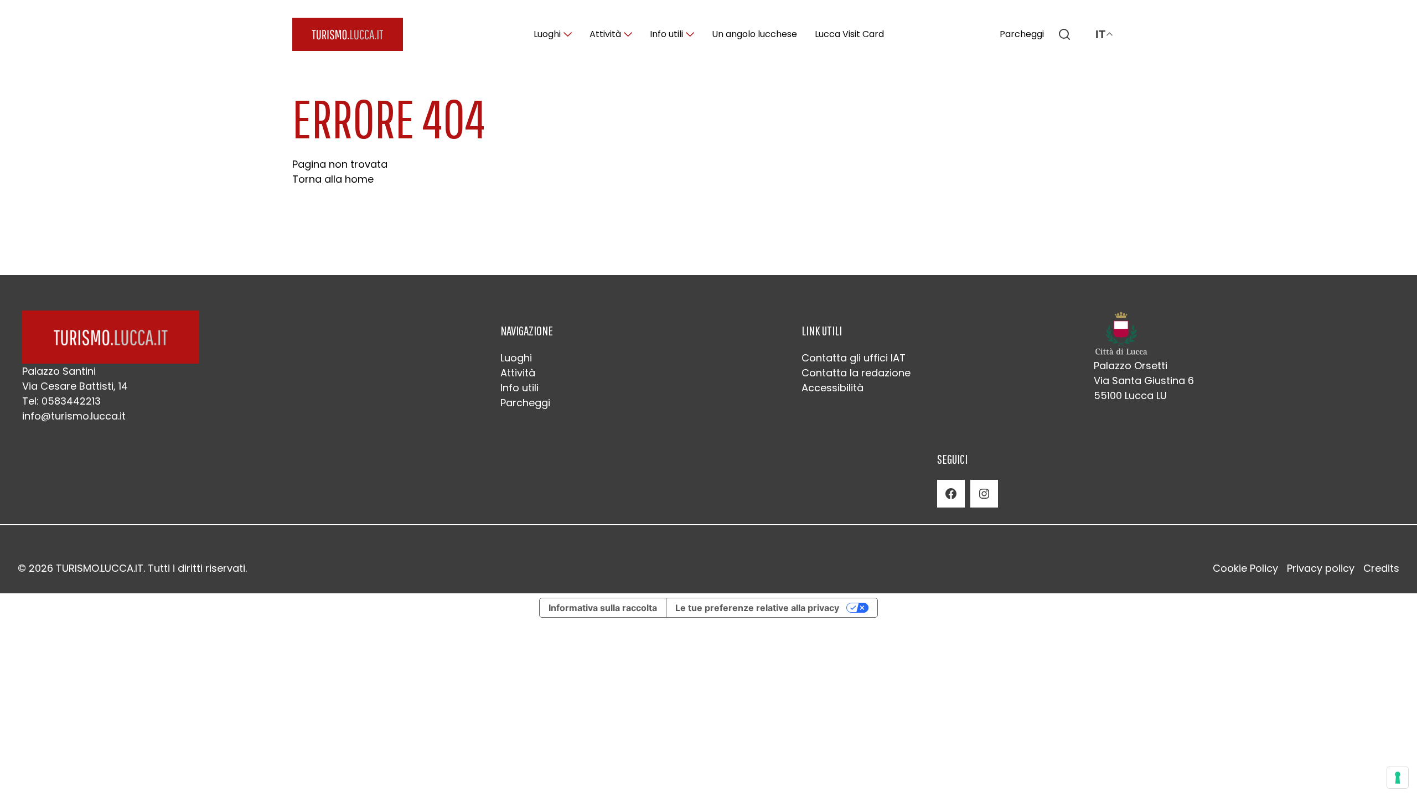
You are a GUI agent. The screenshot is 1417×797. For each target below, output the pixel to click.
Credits (1381, 568)
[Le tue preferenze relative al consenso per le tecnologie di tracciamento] (1397, 777)
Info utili (666, 34)
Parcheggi (1022, 34)
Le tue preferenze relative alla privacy (757, 607)
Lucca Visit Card (849, 34)
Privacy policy (1320, 568)
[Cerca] (1064, 34)
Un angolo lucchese (754, 34)
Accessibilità (832, 388)
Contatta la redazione (856, 373)
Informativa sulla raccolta (603, 607)
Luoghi (547, 34)
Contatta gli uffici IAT (853, 358)
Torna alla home (333, 179)
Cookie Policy (1245, 568)
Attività (605, 34)
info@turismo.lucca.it (74, 416)
